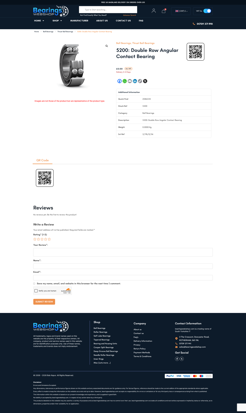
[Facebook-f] (177, 359)
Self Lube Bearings (102, 336)
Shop (56, 20)
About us (102, 20)
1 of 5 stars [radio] (34, 239)
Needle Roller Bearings (104, 355)
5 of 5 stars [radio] (49, 239)
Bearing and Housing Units (105, 343)
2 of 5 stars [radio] (38, 239)
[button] (106, 46)
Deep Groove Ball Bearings (106, 351)
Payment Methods (142, 352)
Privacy (137, 345)
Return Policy (140, 348)
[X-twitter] (182, 359)
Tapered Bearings (102, 339)
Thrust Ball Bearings (65, 32)
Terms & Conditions (142, 356)
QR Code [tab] (42, 160)
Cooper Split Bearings (104, 347)
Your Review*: (40, 245)
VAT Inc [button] (199, 11)
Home (37, 20)
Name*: (37, 260)
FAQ (141, 20)
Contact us (123, 20)
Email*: (37, 272)
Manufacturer (79, 20)
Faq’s (136, 337)
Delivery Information (143, 341)
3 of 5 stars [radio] (42, 239)
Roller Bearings (100, 332)
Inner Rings (99, 359)
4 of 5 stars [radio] (45, 239)
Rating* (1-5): (40, 234)
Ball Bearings (48, 32)
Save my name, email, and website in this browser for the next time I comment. (79, 283)
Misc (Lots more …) (102, 363)
